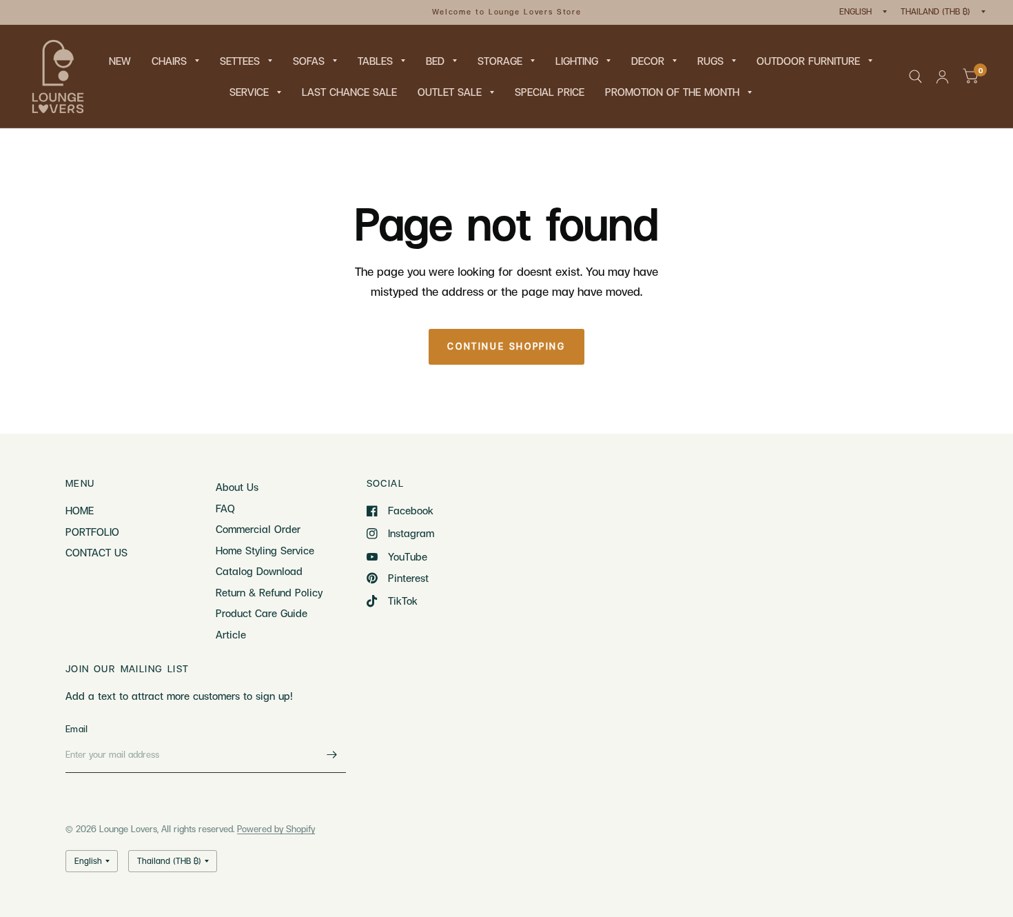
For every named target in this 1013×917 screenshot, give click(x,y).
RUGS (710, 60)
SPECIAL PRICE (549, 91)
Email (76, 729)
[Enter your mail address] (332, 755)
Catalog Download (259, 570)
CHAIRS (169, 60)
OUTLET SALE (450, 91)
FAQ (225, 508)
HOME (79, 510)
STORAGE (500, 60)
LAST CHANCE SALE (349, 91)
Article (231, 634)
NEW (120, 60)
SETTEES (240, 60)
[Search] (915, 76)
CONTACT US (96, 552)
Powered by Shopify (276, 829)
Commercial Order (258, 528)
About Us (237, 486)
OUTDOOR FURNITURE (808, 60)
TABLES (375, 60)
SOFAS (309, 60)
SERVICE (249, 91)
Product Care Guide (261, 613)
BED (435, 60)
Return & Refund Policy (269, 592)
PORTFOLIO (92, 531)
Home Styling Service (265, 550)
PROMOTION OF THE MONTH (672, 91)
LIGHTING (576, 60)
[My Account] (942, 76)
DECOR (647, 60)
